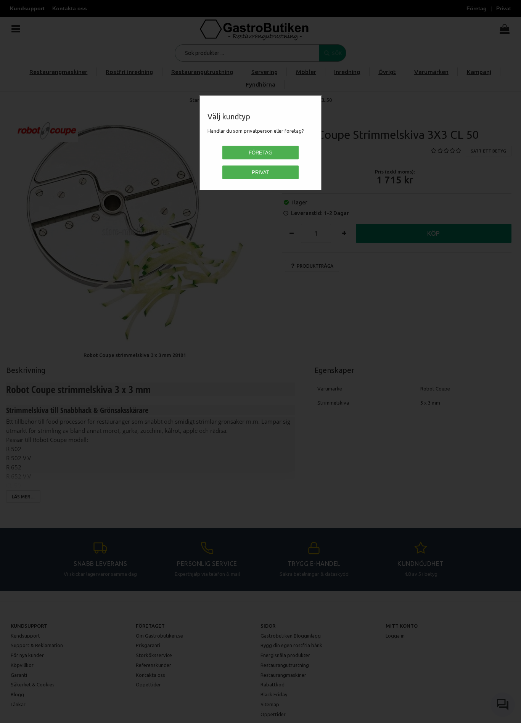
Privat (260, 172)
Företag (260, 153)
